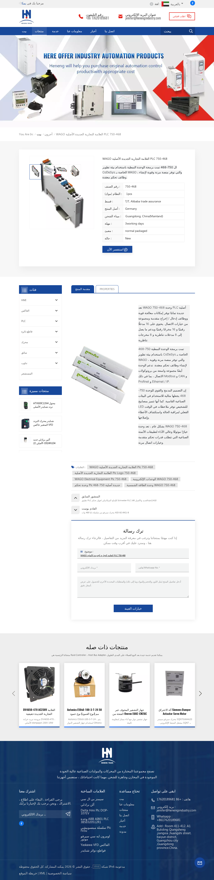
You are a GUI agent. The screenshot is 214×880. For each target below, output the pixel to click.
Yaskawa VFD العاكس (95, 844)
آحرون (48, 134)
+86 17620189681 (97, 18)
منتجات (39, 31)
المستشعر (26, 373)
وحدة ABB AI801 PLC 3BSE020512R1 (95, 820)
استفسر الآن (115, 249)
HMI (23, 300)
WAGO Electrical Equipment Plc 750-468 (100, 479)
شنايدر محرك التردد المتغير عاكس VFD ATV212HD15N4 (43, 423)
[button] (200, 693)
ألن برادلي (87, 804)
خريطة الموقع (28, 873)
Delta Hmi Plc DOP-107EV (94, 812)
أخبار (93, 31)
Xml (42, 873)
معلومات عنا (74, 31)
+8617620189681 (169, 820)
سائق (24, 352)
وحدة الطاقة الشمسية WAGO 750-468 (151, 485)
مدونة (122, 831)
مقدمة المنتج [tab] (82, 289)
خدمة (55, 31)
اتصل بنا (110, 31)
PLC (23, 321)
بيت (24, 31)
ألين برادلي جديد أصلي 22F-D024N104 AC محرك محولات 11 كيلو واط (44, 441)
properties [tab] (107, 289)
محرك (24, 342)
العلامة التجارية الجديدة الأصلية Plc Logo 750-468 (105, 473)
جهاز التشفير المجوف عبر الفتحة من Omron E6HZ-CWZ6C (129, 711)
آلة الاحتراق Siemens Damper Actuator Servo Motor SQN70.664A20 (175, 712)
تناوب (24, 363)
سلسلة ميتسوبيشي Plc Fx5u (96, 829)
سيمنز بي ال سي (92, 798)
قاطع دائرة (26, 331)
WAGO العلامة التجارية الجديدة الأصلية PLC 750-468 (102, 555)
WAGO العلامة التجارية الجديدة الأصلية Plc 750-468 (121, 467)
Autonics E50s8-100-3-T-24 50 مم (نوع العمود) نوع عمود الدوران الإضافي (84, 712)
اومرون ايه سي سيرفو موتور (95, 838)
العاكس (25, 310)
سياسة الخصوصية (60, 873)
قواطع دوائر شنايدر (93, 850)
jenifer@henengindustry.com (143, 18)
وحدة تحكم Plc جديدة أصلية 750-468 (97, 485)
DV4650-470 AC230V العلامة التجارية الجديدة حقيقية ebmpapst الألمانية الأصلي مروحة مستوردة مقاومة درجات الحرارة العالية (39, 712)
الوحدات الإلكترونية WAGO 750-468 (155, 479)
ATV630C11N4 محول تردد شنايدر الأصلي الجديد (44, 405)
